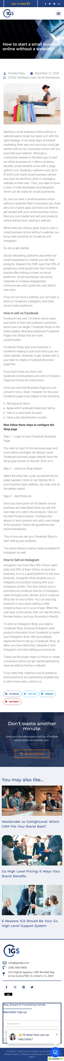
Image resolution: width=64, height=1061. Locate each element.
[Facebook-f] (45, 4)
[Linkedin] (54, 4)
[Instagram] (58, 4)
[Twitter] (50, 4)
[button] (58, 13)
